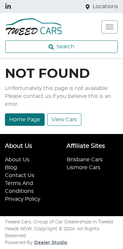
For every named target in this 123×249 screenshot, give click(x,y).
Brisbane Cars (85, 159)
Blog (11, 167)
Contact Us (19, 175)
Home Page (24, 119)
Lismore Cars (83, 167)
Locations (105, 6)
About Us (17, 159)
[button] (109, 27)
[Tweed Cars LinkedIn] (9, 6)
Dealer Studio (50, 242)
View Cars (64, 119)
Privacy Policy (22, 199)
